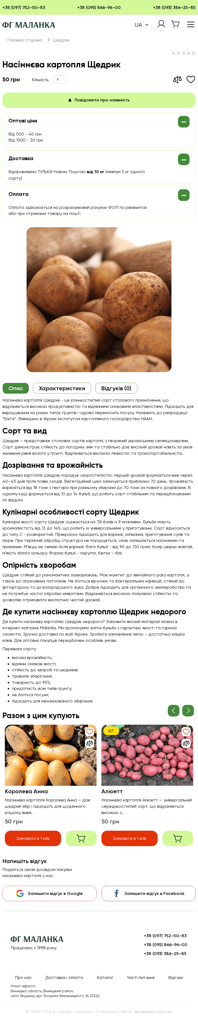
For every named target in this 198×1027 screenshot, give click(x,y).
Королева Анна (26, 791)
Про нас (23, 977)
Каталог (105, 977)
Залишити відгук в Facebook (154, 893)
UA (138, 24)
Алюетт (112, 791)
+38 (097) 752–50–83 (23, 7)
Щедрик (61, 39)
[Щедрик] (99, 299)
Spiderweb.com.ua (153, 1011)
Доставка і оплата (64, 977)
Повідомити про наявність (102, 100)
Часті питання (141, 977)
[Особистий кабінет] (161, 24)
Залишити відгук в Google (55, 893)
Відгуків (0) (116, 388)
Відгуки (175, 977)
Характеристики (62, 388)
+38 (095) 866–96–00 (99, 7)
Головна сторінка (24, 39)
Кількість (40, 79)
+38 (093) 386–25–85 (174, 7)
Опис (15, 388)
